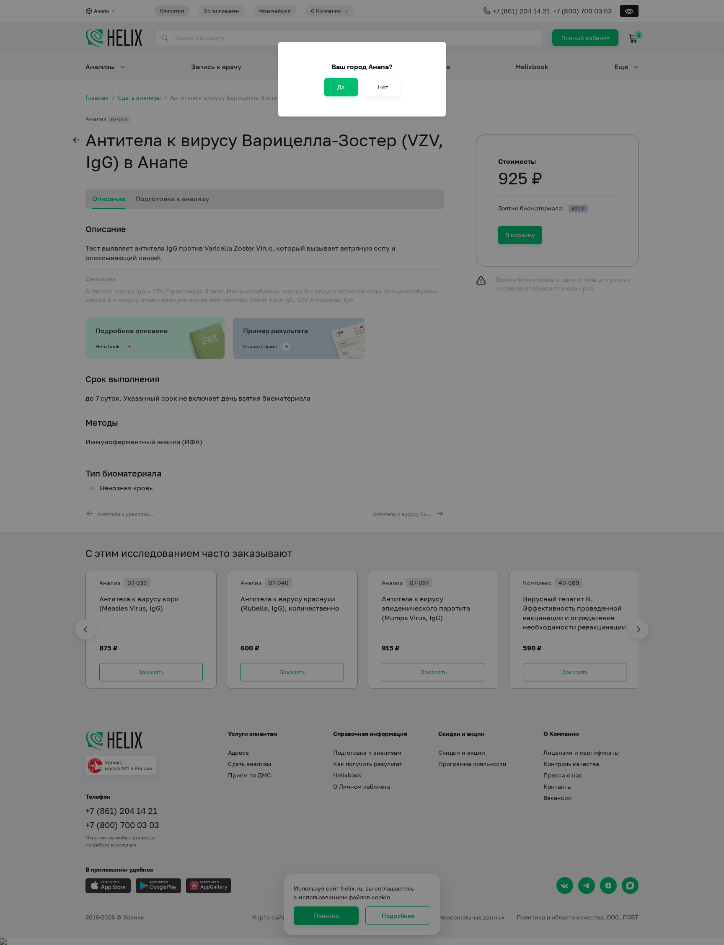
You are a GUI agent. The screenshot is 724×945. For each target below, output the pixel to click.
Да (341, 87)
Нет (383, 87)
